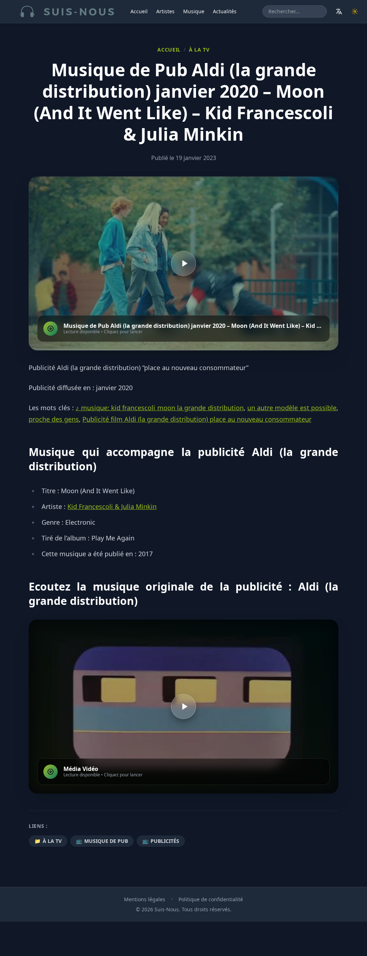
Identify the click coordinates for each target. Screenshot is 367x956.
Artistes (165, 11)
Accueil (139, 11)
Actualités (225, 11)
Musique (193, 11)
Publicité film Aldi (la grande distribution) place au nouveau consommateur (196, 419)
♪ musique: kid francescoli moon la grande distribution (159, 407)
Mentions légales (144, 899)
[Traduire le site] (339, 11)
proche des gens (54, 419)
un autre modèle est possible (292, 407)
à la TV (199, 49)
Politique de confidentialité (210, 899)
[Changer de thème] (354, 11)
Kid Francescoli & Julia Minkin (112, 506)
